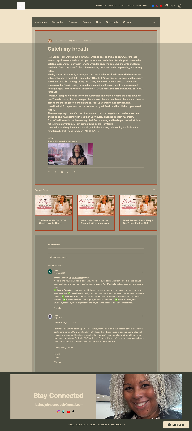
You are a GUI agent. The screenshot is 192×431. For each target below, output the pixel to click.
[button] (179, 6)
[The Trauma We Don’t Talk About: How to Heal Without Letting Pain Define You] (53, 205)
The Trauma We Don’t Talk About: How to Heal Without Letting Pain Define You (52, 222)
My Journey (41, 22)
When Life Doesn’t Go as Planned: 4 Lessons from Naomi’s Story (95, 222)
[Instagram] (157, 5)
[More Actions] (142, 271)
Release (73, 22)
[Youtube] (160, 5)
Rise (98, 22)
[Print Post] (74, 172)
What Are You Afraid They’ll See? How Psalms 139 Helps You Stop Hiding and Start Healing (138, 222)
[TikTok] (63, 411)
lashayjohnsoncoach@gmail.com (59, 405)
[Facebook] (153, 5)
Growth (127, 22)
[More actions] (142, 40)
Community (112, 22)
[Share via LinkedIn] (61, 172)
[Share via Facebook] (49, 172)
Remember (58, 22)
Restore (87, 22)
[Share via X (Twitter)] (55, 172)
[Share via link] (68, 172)
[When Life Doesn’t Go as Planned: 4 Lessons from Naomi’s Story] (96, 205)
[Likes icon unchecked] (55, 308)
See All (154, 190)
